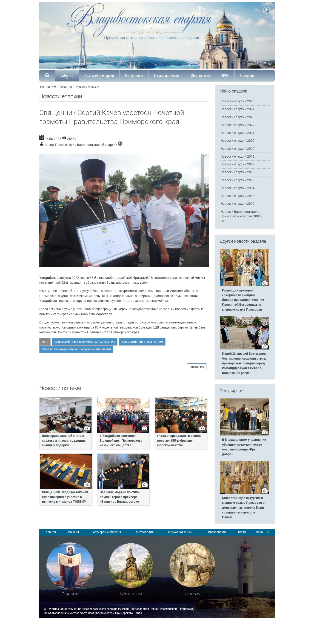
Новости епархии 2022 (237, 125)
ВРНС (225, 75)
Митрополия (134, 75)
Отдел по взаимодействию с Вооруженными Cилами (76, 349)
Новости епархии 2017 (237, 164)
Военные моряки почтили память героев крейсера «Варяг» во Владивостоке (120, 497)
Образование (200, 75)
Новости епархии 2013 (237, 196)
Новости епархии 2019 (237, 149)
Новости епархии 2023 (237, 117)
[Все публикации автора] (120, 145)
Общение (247, 75)
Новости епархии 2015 (237, 180)
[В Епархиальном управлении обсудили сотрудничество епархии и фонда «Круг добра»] (244, 434)
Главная (50, 532)
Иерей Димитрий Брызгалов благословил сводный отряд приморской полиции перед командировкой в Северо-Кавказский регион (244, 363)
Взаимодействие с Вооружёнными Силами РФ (84, 341)
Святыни (70, 593)
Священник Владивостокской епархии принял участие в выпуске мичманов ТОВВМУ (65, 497)
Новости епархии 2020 (237, 141)
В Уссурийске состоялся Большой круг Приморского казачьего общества (121, 440)
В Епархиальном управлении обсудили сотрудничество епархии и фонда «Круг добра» (244, 447)
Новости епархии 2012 (237, 204)
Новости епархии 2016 (237, 172)
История (192, 593)
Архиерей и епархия (99, 75)
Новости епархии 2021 (237, 133)
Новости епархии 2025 (237, 101)
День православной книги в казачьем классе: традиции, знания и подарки (64, 440)
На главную (48, 86)
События (67, 75)
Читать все (196, 366)
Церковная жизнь (167, 75)
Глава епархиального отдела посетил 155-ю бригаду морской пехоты (179, 440)
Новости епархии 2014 (237, 188)
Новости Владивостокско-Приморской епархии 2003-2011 (241, 216)
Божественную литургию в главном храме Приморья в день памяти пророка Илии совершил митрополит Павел (243, 507)
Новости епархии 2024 (237, 109)
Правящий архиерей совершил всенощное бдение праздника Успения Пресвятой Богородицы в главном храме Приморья (243, 300)
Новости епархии (87, 86)
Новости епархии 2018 (237, 157)
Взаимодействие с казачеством (142, 341)
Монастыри (131, 593)
